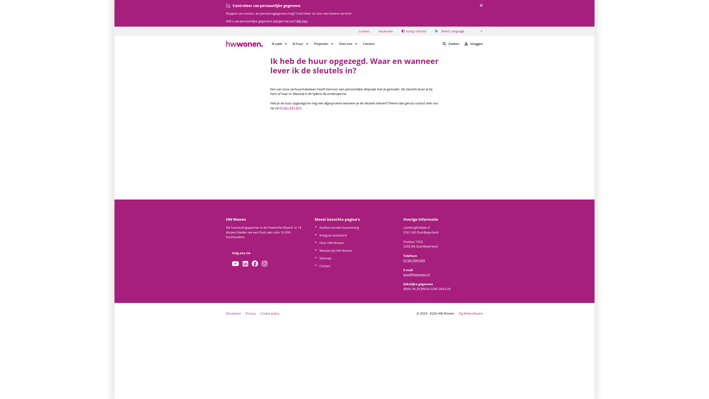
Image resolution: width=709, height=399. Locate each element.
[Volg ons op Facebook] (255, 263)
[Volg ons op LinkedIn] (245, 263)
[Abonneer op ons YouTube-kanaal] (235, 263)
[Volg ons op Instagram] (264, 263)
